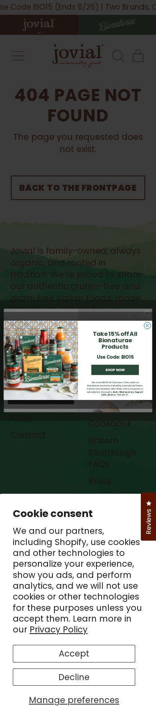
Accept (74, 653)
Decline (74, 677)
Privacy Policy (59, 629)
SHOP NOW (115, 370)
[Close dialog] (147, 325)
